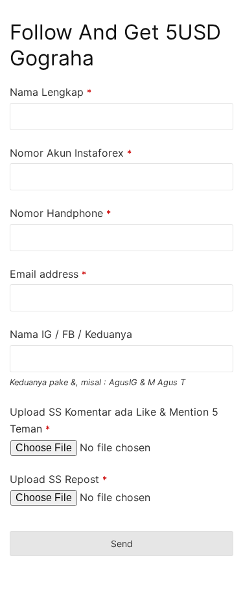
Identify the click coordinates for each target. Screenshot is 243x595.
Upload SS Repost (58, 479)
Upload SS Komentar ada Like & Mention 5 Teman (114, 420)
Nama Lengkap (50, 91)
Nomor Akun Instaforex (71, 152)
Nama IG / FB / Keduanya (71, 334)
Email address (48, 273)
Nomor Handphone (60, 213)
